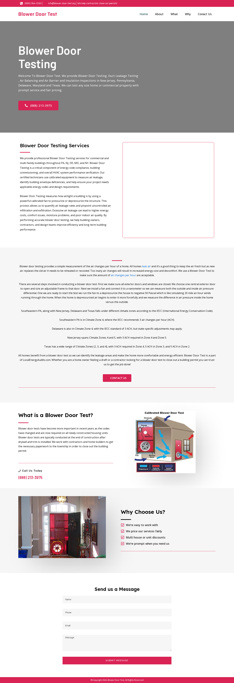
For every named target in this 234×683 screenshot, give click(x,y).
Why (188, 14)
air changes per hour (123, 275)
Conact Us (205, 14)
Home (144, 14)
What (174, 14)
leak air (146, 266)
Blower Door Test (37, 14)
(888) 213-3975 (30, 477)
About (159, 14)
